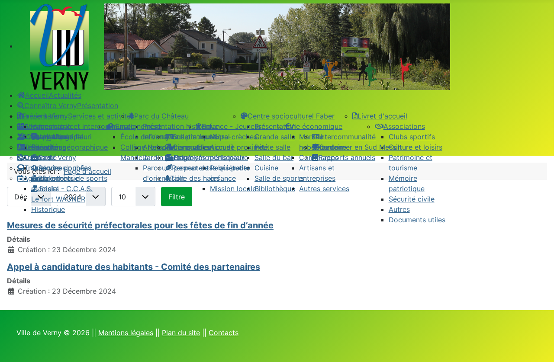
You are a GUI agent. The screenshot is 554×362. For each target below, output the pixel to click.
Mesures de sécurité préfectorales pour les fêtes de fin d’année (140, 225)
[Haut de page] (539, 346)
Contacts (223, 332)
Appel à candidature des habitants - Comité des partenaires (133, 267)
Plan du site (181, 332)
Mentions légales (125, 332)
